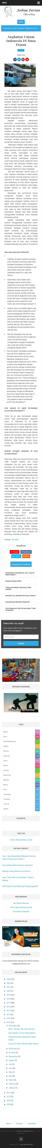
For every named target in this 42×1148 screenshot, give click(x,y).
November (13, 1049)
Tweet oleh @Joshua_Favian (21, 840)
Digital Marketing (9, 741)
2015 (9, 1011)
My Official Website (21, 903)
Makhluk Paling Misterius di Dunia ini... (16, 871)
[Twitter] (17, 678)
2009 (9, 1100)
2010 (9, 1097)
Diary (5, 737)
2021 (9, 987)
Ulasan (5, 809)
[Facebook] (13, 678)
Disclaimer (32, 1123)
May (11, 1072)
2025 (9, 979)
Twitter (17, 556)
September (13, 1056)
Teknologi (7, 794)
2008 (9, 1104)
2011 (9, 1093)
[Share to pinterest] (27, 59)
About (8, 1123)
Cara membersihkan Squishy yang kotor (17, 865)
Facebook (26, 552)
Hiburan (6, 751)
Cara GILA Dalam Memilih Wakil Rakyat (23, 1044)
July (10, 1064)
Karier (5, 761)
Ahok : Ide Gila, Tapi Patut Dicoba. (21, 1029)
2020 (9, 991)
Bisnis (5, 732)
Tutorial (6, 804)
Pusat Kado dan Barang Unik (21, 907)
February (12, 1084)
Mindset (6, 780)
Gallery (5, 746)
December (13, 1026)
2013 (9, 1018)
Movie (5, 785)
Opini (5, 790)
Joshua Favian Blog (24, 1131)
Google (15, 552)
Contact (19, 1123)
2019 (9, 995)
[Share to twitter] (19, 59)
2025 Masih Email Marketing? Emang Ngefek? (20, 886)
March (11, 1080)
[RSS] (29, 678)
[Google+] (21, 678)
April (11, 1076)
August (12, 1060)
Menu (4, 3)
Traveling (6, 799)
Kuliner (5, 765)
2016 (9, 1007)
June (11, 1068)
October (12, 1052)
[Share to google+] (23, 59)
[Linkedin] (25, 678)
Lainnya (6, 770)
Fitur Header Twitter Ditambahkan (21, 1033)
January (12, 1088)
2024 (9, 983)
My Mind (15, 540)
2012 (9, 1022)
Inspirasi (21, 50)
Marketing (7, 775)
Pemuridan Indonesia (21, 911)
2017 (9, 1003)
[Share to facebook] (15, 59)
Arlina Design (27, 1144)
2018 (9, 999)
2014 (9, 1014)
